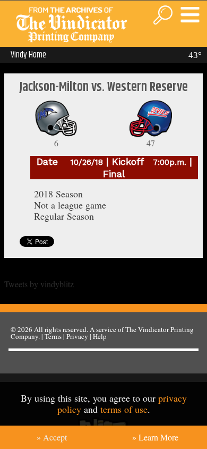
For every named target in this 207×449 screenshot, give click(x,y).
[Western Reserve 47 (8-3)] (151, 134)
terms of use (124, 409)
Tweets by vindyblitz (39, 283)
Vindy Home (28, 55)
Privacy (77, 336)
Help (100, 336)
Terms (53, 336)
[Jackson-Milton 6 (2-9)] (56, 134)
